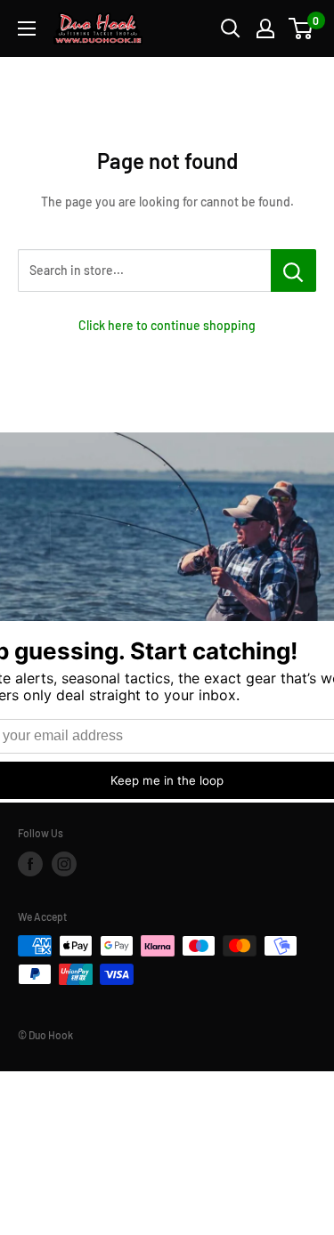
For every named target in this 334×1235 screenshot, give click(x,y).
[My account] (265, 28)
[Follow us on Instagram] (64, 864)
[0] (301, 28)
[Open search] (230, 28)
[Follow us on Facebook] (30, 864)
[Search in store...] (293, 270)
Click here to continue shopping (167, 325)
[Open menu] (27, 28)
